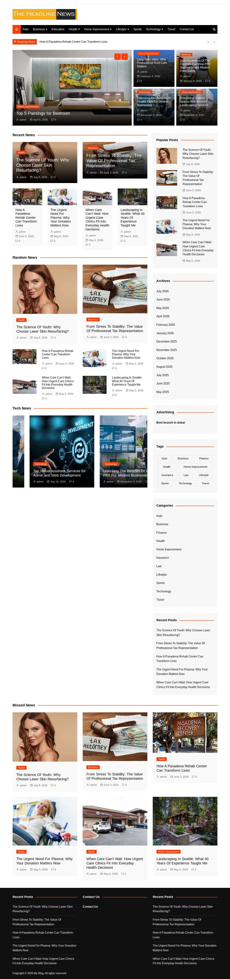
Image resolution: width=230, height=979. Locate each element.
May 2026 (162, 308)
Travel (171, 29)
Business (39, 29)
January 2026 (165, 333)
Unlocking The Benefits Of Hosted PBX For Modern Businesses (154, 101)
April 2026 (162, 316)
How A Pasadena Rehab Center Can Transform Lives (26, 217)
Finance (204, 458)
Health (73, 29)
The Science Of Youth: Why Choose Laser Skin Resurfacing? (42, 165)
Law (186, 475)
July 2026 (162, 291)
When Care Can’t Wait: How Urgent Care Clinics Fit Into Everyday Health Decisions (97, 219)
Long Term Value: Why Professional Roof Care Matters (152, 63)
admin (23, 119)
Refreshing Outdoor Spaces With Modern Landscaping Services (194, 101)
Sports (137, 29)
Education (58, 29)
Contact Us (187, 29)
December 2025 (166, 341)
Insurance (167, 475)
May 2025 (162, 391)
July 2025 (162, 375)
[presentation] (208, 41)
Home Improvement (96, 29)
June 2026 (163, 299)
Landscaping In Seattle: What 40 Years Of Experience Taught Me (132, 217)
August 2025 (164, 366)
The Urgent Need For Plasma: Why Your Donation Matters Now (80, 41)
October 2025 (165, 358)
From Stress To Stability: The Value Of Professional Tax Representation (114, 160)
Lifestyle (121, 29)
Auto (26, 29)
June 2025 (163, 383)
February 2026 (165, 324)
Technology (153, 29)
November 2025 (166, 349)
